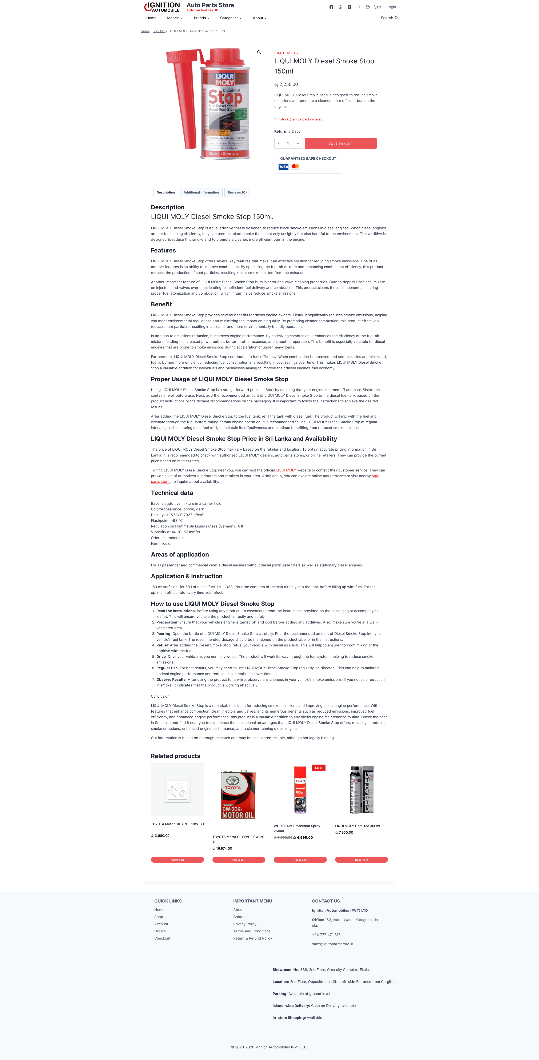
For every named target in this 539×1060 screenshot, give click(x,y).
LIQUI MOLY (286, 470)
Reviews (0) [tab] (237, 192)
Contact (240, 917)
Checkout (162, 938)
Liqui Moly (160, 31)
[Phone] (358, 7)
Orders (160, 931)
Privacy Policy (244, 924)
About (238, 910)
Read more (361, 859)
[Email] (367, 7)
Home (151, 18)
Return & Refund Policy (252, 938)
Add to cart (341, 143)
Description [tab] (166, 192)
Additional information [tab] (201, 192)
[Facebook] (331, 7)
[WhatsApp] (340, 7)
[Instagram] (349, 7)
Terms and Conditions (252, 931)
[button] (259, 52)
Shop (158, 917)
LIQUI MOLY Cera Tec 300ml (357, 826)
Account (161, 924)
